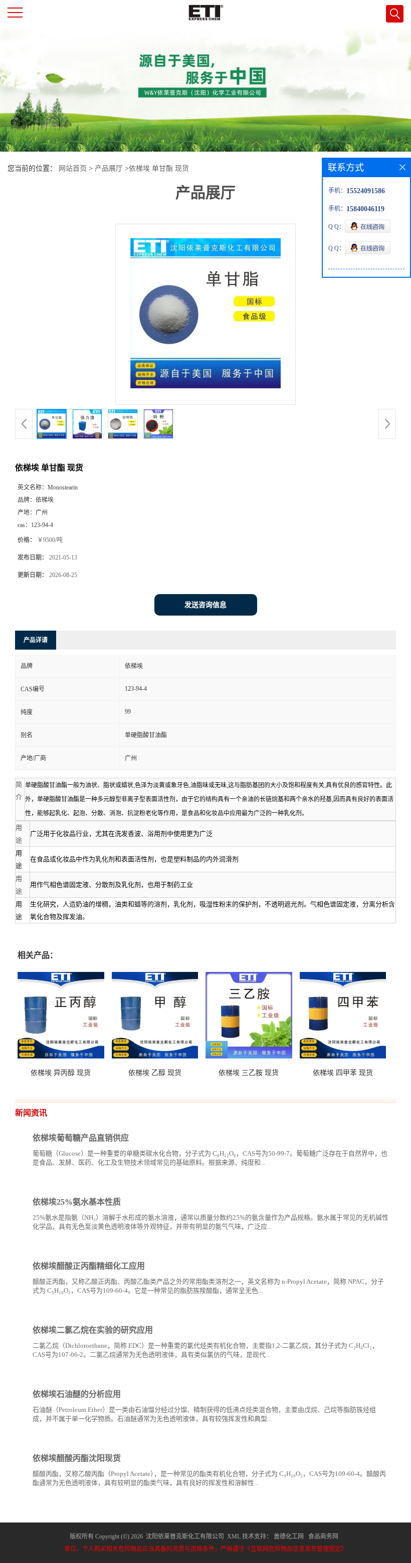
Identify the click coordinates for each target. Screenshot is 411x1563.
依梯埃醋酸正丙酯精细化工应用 (89, 1266)
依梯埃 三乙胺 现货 (249, 1073)
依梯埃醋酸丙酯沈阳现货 (77, 1458)
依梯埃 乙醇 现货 (154, 1073)
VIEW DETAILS (353, 1181)
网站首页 (73, 168)
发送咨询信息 (205, 605)
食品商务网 (323, 1536)
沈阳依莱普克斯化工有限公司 (185, 1536)
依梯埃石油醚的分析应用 (77, 1394)
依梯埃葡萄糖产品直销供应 (81, 1138)
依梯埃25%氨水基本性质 (77, 1202)
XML (234, 1536)
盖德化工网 (289, 1536)
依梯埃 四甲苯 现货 (343, 1073)
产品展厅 (109, 168)
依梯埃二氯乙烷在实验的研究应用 (93, 1330)
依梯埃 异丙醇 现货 (61, 1073)
